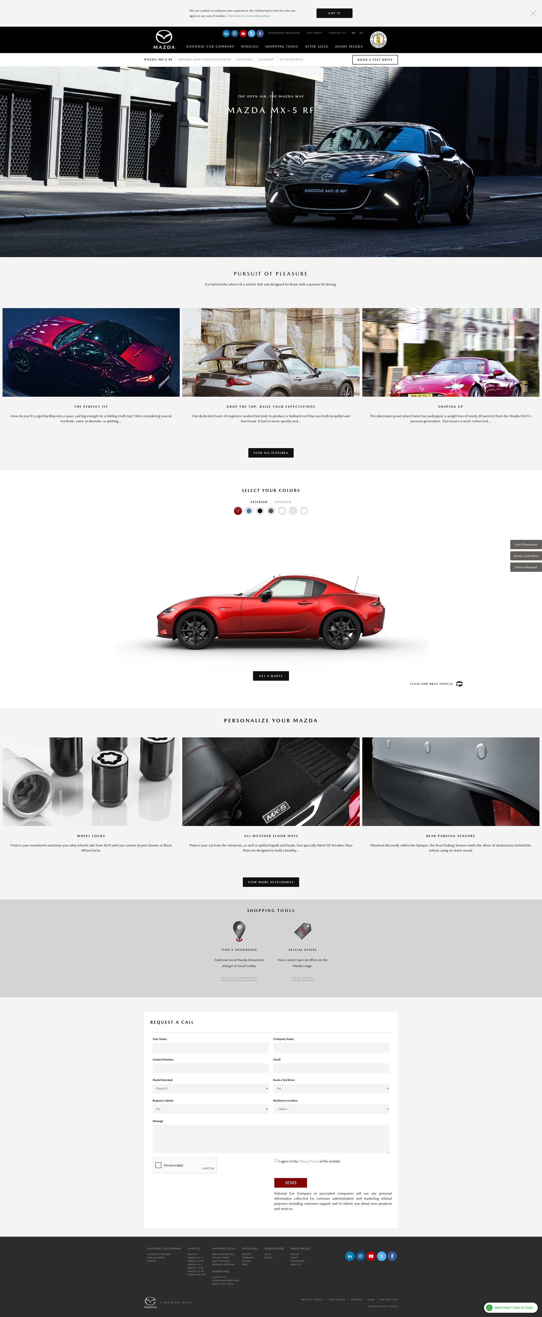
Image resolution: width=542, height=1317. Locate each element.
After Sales (316, 46)
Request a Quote (163, 1100)
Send (290, 1182)
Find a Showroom (223, 1254)
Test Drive (314, 33)
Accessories (291, 59)
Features (245, 59)
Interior (283, 501)
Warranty (248, 1257)
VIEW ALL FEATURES (271, 452)
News (267, 1254)
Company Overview (159, 1254)
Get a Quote (271, 676)
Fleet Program (221, 1261)
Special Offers (221, 1257)
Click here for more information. (249, 16)
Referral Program (223, 1264)
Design (294, 1254)
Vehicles (250, 46)
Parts (245, 1264)
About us (296, 1264)
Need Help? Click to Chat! (514, 1307)
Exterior (259, 501)
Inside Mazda (349, 46)
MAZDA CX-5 (195, 1264)
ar (361, 33)
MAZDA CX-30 (196, 1261)
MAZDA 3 (193, 1254)
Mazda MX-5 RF (158, 59)
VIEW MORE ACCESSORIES (271, 882)
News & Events (156, 1257)
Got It (334, 13)
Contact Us (337, 33)
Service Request (526, 567)
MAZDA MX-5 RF (197, 1274)
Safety (294, 1257)
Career (151, 1261)
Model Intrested (163, 1080)
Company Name (283, 1039)
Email (277, 1059)
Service (246, 1254)
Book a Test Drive (526, 556)
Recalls (246, 1261)
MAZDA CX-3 (195, 1257)
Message (158, 1121)
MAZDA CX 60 (196, 1267)
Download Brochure (284, 33)
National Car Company (210, 46)
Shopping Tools (281, 46)
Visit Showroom (526, 544)
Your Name (160, 1039)
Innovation (297, 1261)
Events (268, 1257)
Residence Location (285, 1100)
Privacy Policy (309, 1161)
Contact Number (163, 1059)
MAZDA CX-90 (196, 1271)
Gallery (266, 59)
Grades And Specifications (204, 59)
